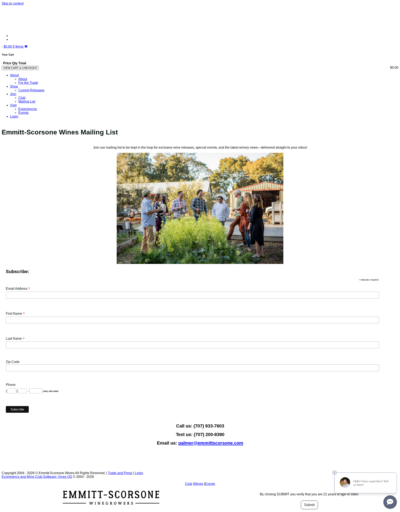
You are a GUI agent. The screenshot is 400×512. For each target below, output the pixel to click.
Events (23, 112)
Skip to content (13, 3)
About (14, 75)
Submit (309, 505)
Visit (13, 105)
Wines (198, 484)
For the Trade (28, 83)
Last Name (15, 338)
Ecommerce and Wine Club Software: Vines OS (37, 476)
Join (13, 94)
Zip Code (13, 362)
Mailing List (26, 101)
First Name (15, 313)
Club (21, 97)
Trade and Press (120, 473)
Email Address (18, 288)
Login (14, 116)
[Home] (75, 28)
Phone (11, 384)
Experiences (27, 109)
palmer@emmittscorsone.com (210, 443)
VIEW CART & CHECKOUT (20, 68)
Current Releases (31, 90)
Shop (14, 86)
